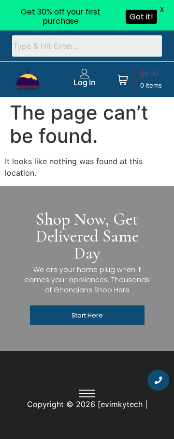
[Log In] (84, 73)
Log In (84, 82)
